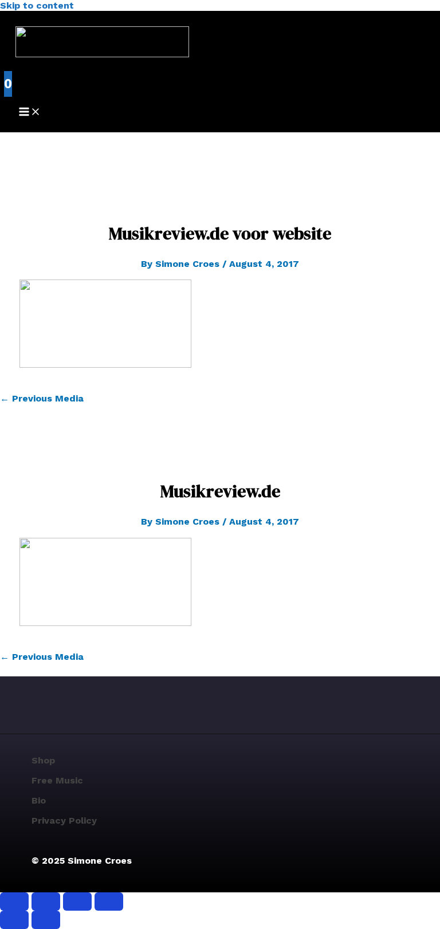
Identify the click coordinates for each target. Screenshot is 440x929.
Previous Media (42, 398)
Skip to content (37, 5)
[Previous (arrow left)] (14, 920)
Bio (39, 800)
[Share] (77, 901)
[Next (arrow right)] (46, 920)
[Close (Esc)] (109, 901)
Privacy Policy (64, 820)
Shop (43, 760)
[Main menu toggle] (30, 112)
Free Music (57, 780)
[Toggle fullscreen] (46, 901)
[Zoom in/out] (14, 901)
